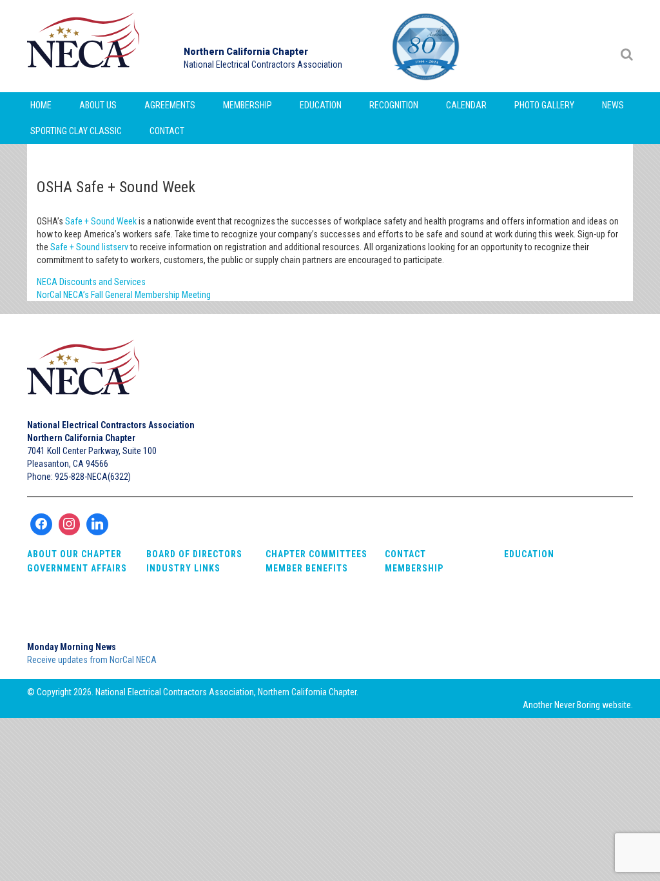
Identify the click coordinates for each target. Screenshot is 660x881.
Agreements (169, 105)
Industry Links (183, 568)
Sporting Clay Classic (76, 131)
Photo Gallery (544, 105)
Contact (167, 131)
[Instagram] (69, 524)
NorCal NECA (85, 46)
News (613, 105)
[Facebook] (41, 524)
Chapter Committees (316, 554)
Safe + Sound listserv (89, 247)
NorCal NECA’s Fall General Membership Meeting (124, 295)
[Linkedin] (97, 524)
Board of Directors (194, 554)
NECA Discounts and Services (91, 282)
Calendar (466, 105)
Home (41, 105)
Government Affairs (77, 568)
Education (321, 105)
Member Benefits (307, 568)
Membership (247, 105)
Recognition (393, 105)
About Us (98, 105)
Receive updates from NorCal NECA (92, 660)
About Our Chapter (74, 554)
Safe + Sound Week (101, 221)
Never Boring (577, 705)
